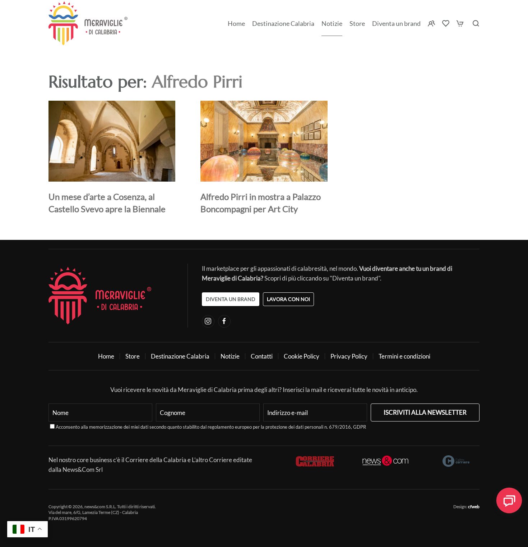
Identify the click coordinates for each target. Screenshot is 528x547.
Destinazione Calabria (283, 23)
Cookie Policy (301, 356)
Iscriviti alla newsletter (425, 412)
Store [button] (357, 23)
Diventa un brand (396, 23)
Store (132, 356)
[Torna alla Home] (88, 23)
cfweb (474, 506)
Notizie (331, 23)
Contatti (262, 356)
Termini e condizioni (404, 356)
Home (236, 23)
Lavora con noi (288, 299)
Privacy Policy (348, 356)
